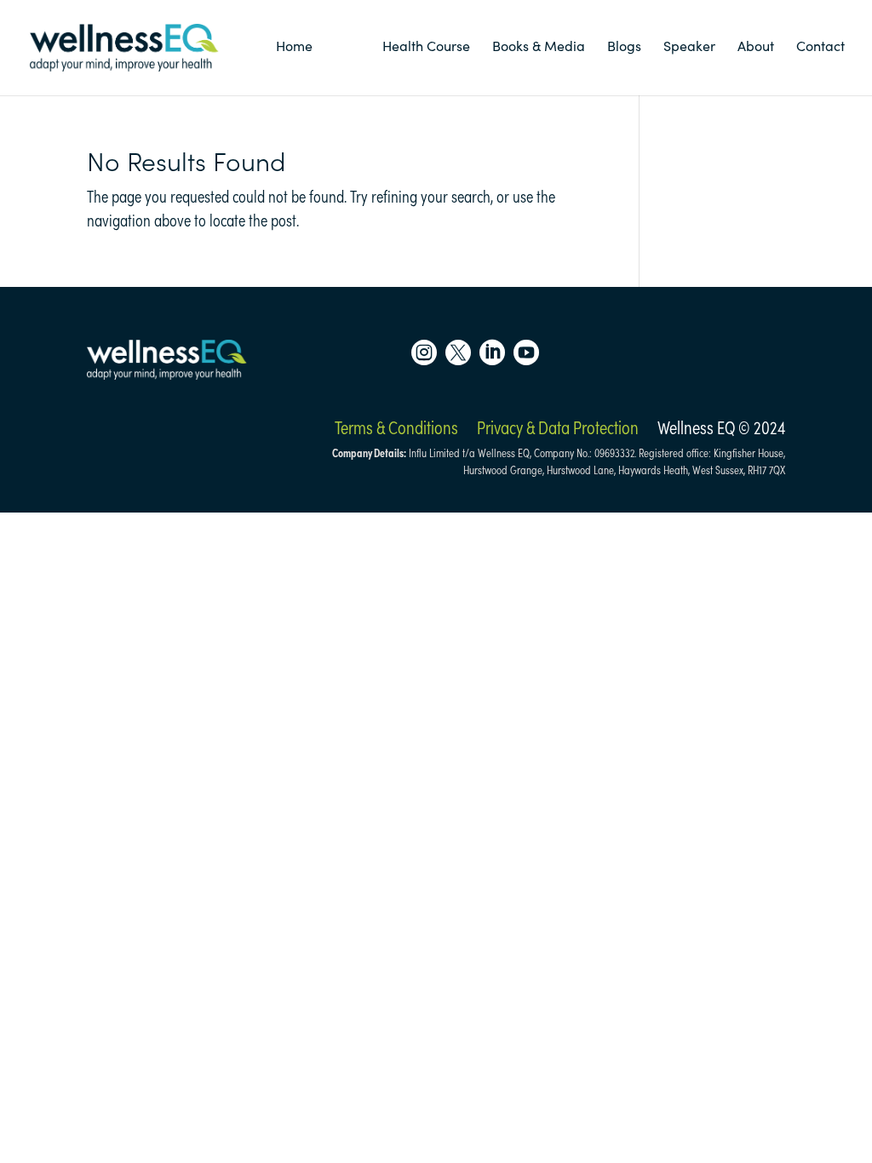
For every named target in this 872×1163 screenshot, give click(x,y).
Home (294, 45)
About (755, 45)
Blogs (624, 45)
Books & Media (538, 45)
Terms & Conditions (396, 427)
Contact (820, 45)
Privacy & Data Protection (558, 427)
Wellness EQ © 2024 (721, 427)
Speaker (689, 45)
